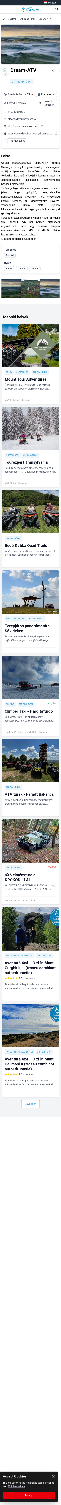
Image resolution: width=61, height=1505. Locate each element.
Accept (29, 1495)
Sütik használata (16, 1486)
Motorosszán (22, 372)
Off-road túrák (27, 19)
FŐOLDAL (11, 19)
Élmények (10, 704)
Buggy (9, 372)
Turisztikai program (15, 619)
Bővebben (30, 1103)
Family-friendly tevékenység (19, 956)
